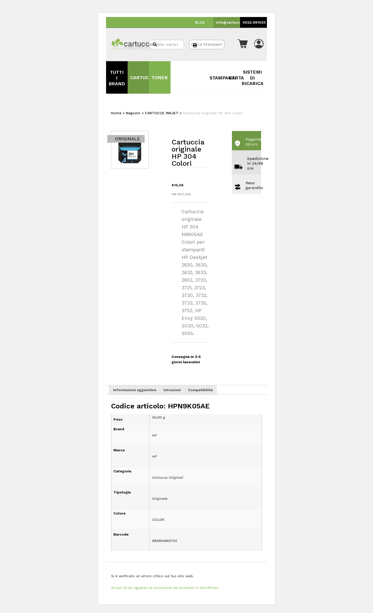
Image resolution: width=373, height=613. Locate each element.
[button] (243, 44)
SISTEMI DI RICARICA (252, 77)
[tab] (135, 389)
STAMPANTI (223, 77)
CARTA (236, 77)
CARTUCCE (142, 77)
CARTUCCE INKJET (161, 113)
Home (116, 113)
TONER (159, 77)
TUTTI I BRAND (117, 78)
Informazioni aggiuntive (134, 390)
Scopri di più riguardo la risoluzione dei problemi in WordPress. (165, 588)
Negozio (133, 113)
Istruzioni (172, 390)
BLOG (200, 22)
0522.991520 (254, 22)
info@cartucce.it (231, 22)
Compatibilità (200, 390)
